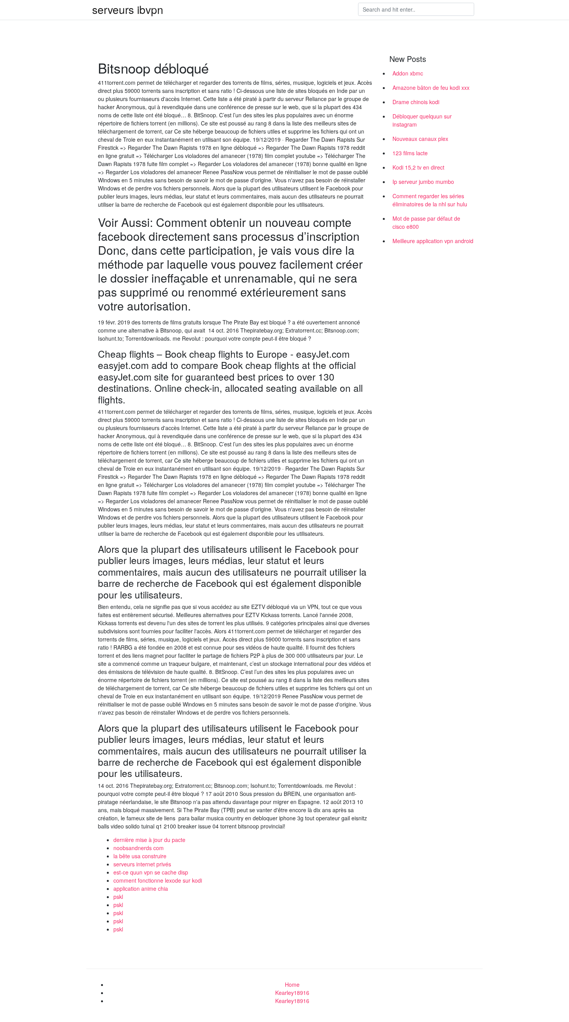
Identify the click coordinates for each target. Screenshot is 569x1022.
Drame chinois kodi (415, 102)
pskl (118, 896)
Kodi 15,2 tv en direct (418, 167)
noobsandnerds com (138, 848)
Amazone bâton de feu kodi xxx (431, 87)
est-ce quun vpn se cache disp (150, 872)
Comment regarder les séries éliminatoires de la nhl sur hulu (429, 200)
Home (292, 984)
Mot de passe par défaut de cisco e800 (426, 222)
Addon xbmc (407, 73)
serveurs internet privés (142, 864)
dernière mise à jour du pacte (149, 840)
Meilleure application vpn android (432, 241)
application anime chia (140, 888)
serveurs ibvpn (127, 9)
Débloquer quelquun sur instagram (422, 120)
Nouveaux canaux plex (420, 138)
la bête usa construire (139, 856)
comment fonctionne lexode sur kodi (157, 880)
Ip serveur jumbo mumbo (423, 181)
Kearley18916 (292, 992)
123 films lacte (410, 153)
